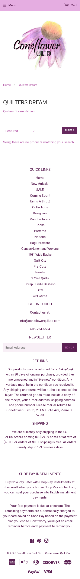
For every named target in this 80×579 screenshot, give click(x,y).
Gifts (40, 290)
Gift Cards (40, 296)
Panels (40, 272)
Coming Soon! (40, 196)
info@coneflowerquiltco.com (40, 321)
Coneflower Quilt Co (29, 553)
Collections (40, 207)
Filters (69, 130)
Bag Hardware (40, 243)
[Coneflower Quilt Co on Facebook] (31, 541)
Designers (40, 213)
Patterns (40, 231)
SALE (40, 190)
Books (40, 225)
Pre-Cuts (40, 266)
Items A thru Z (40, 201)
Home (7, 84)
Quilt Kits (40, 260)
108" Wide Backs (40, 255)
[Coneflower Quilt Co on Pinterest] (39, 541)
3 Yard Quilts (40, 278)
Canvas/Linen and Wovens (40, 249)
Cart (73, 5)
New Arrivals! (40, 184)
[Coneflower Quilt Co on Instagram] (46, 541)
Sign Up (69, 347)
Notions (40, 237)
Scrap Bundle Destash (40, 284)
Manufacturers (40, 219)
